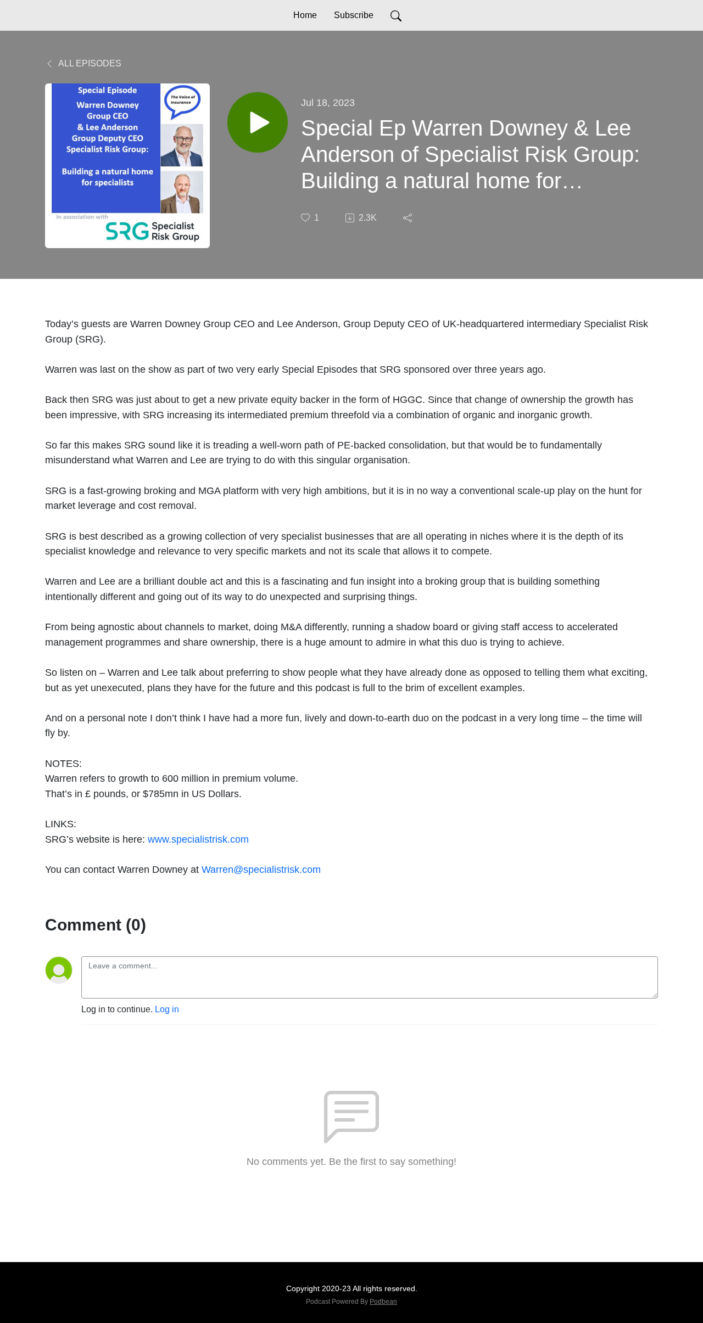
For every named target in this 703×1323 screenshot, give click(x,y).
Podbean (383, 1301)
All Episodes (89, 63)
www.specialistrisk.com (198, 839)
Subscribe (353, 15)
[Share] (408, 217)
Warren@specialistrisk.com (261, 869)
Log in (167, 1009)
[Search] (396, 15)
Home (305, 15)
